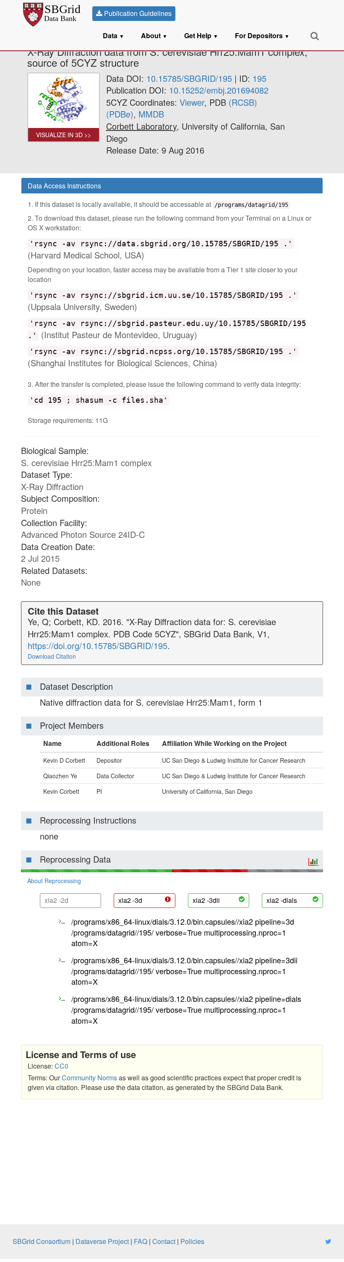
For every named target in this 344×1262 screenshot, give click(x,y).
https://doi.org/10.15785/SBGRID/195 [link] (97, 645)
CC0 (61, 1066)
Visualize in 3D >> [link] (63, 134)
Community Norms (89, 1077)
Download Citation (52, 656)
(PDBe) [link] (119, 114)
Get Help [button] (201, 35)
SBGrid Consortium (41, 1241)
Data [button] (113, 35)
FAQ (140, 1241)
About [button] (154, 35)
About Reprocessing (54, 880)
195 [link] (259, 78)
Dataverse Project (102, 1241)
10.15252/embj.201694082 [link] (218, 90)
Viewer (192, 102)
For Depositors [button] (262, 35)
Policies (192, 1241)
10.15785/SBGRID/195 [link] (189, 78)
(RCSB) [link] (243, 102)
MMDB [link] (151, 114)
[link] (141, 126)
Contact (163, 1241)
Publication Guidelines (137, 13)
